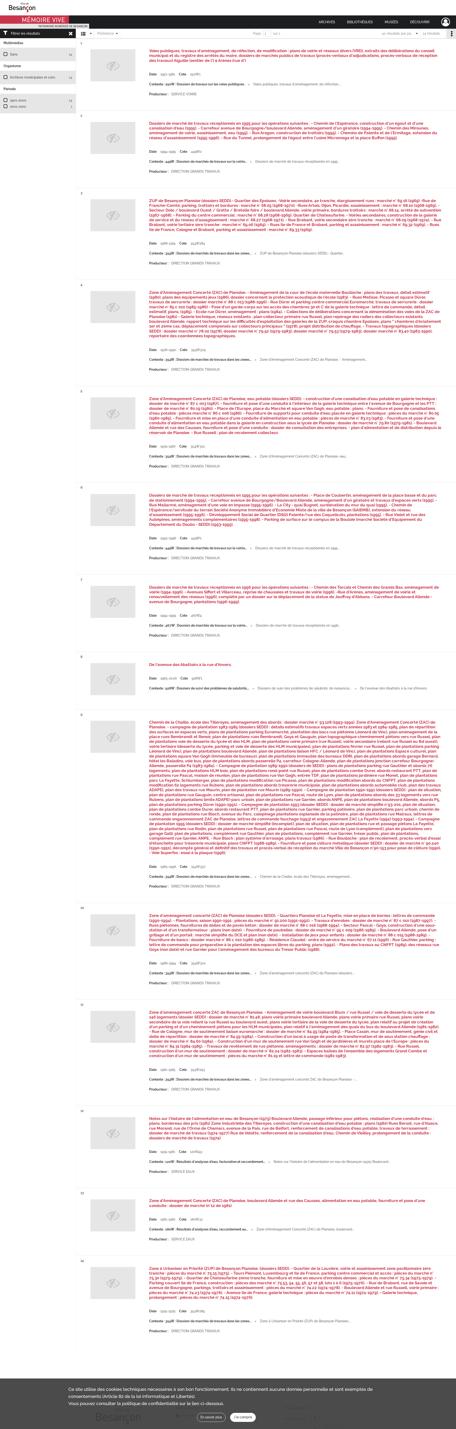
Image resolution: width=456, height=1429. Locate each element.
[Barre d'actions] (451, 33)
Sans (14, 54)
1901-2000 (18, 100)
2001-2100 (18, 106)
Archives (327, 22)
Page (257, 33)
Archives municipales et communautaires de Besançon (52, 77)
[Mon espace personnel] (445, 22)
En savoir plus (211, 1417)
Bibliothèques (360, 22)
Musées (391, 22)
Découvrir (419, 22)
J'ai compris (243, 1417)
